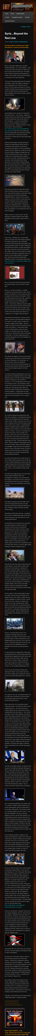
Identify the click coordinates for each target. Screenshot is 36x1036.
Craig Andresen (23, 42)
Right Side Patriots (9, 21)
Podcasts (27, 17)
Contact (7, 17)
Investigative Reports (17, 17)
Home (6, 13)
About (12, 13)
